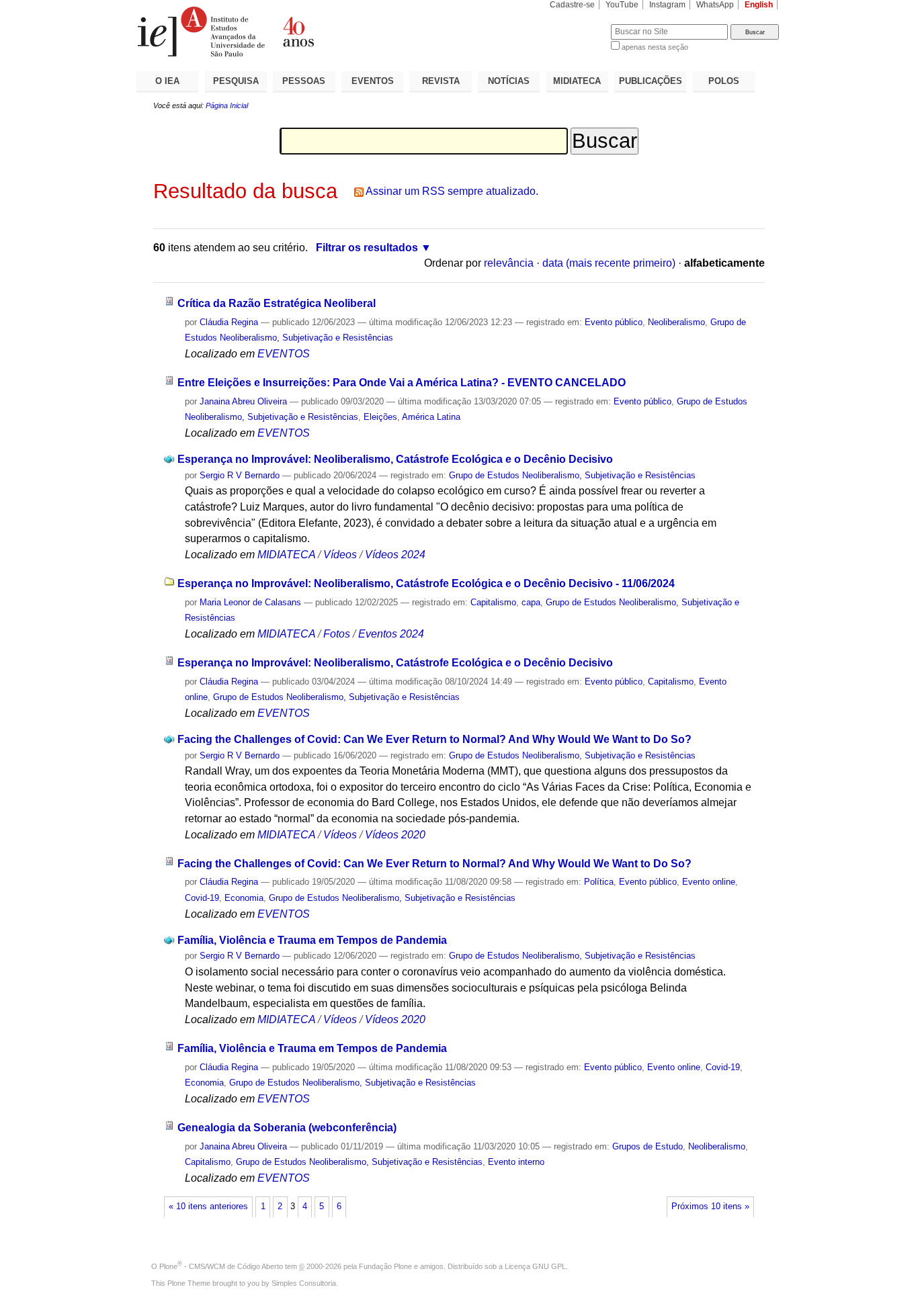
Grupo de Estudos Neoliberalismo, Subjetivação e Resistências (572, 475)
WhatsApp (715, 4)
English (759, 4)
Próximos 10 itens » (710, 1206)
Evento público (613, 322)
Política (599, 882)
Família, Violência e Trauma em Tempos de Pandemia (312, 940)
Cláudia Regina (229, 322)
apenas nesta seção (655, 47)
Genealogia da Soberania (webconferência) (287, 1127)
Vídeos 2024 (395, 554)
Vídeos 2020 (395, 834)
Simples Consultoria (304, 1283)
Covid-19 (202, 898)
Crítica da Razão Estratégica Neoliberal (276, 303)
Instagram (667, 4)
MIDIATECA (577, 81)
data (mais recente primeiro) (608, 263)
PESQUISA (236, 81)
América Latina (431, 417)
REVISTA (441, 81)
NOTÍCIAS (509, 81)
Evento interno (516, 1162)
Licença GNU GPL (535, 1266)
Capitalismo (493, 602)
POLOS (723, 81)
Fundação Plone (385, 1266)
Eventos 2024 (391, 634)
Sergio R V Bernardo (240, 475)
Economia (243, 898)
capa (530, 602)
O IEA (167, 81)
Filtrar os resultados (367, 247)
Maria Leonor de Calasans (250, 602)
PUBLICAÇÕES (650, 81)
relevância (509, 263)
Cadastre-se (572, 4)
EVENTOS (372, 81)
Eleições (380, 417)
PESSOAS (303, 81)
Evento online (708, 882)
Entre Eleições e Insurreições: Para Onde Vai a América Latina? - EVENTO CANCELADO (401, 382)
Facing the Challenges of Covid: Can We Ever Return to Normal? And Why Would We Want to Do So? (434, 739)
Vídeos (340, 554)
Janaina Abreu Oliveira (243, 401)
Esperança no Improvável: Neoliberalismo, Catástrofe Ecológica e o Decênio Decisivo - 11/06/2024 (426, 583)
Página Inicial (227, 105)
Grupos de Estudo (647, 1146)
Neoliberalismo (676, 322)
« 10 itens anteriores (208, 1206)
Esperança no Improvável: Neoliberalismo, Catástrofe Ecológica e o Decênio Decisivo (395, 459)
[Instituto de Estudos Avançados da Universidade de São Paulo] (297, 31)
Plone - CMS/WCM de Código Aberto (221, 1266)
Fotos (336, 634)
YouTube (622, 4)
